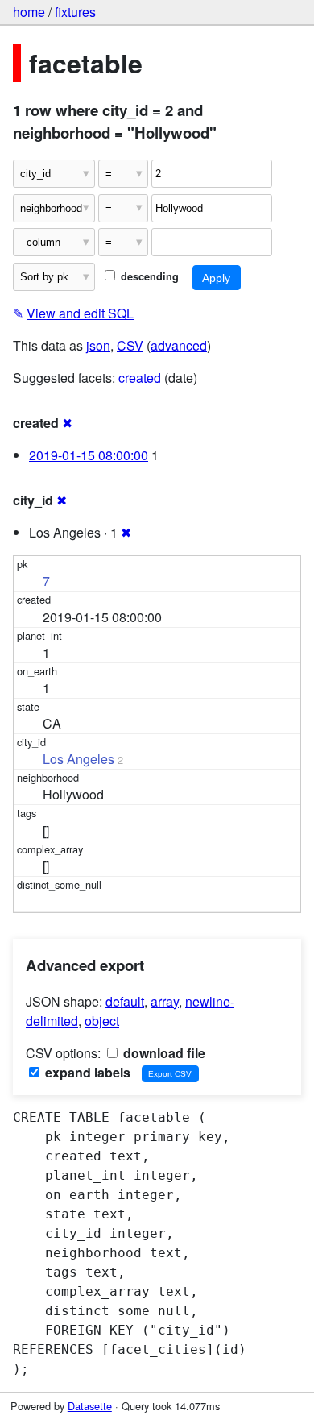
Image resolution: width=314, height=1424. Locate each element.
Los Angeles (78, 758)
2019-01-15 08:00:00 (88, 455)
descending (148, 276)
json (98, 345)
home (29, 11)
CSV (130, 345)
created (139, 377)
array (165, 1001)
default (124, 1001)
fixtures (75, 11)
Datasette (90, 1406)
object (102, 1020)
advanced (179, 345)
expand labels (86, 1072)
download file (162, 1053)
